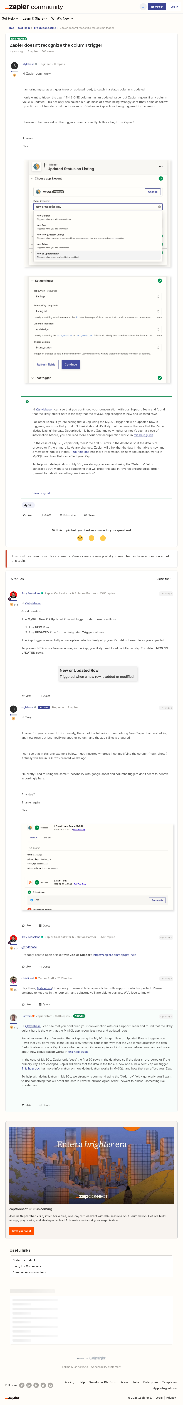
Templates (169, 1382)
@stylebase (44, 409)
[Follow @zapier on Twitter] (43, 1385)
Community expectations (29, 1272)
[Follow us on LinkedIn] (29, 1385)
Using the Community (27, 1266)
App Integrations (165, 1388)
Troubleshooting (45, 28)
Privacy (171, 1397)
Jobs (135, 1382)
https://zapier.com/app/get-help (114, 955)
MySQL (28, 505)
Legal (159, 1397)
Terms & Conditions (75, 1367)
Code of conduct (24, 1260)
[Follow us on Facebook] (21, 1385)
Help (81, 1382)
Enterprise (150, 1382)
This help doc (80, 452)
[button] (157, 6)
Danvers (26, 1016)
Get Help (8, 18)
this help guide (143, 435)
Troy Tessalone (30, 593)
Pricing (69, 1382)
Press (124, 1382)
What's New (60, 18)
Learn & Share (33, 18)
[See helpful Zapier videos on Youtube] (50, 1385)
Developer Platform (102, 1382)
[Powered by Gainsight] (91, 1359)
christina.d (27, 978)
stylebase (28, 64)
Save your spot (21, 1230)
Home (10, 28)
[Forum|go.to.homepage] (35, 6)
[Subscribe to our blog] (36, 1385)
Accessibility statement (106, 1367)
